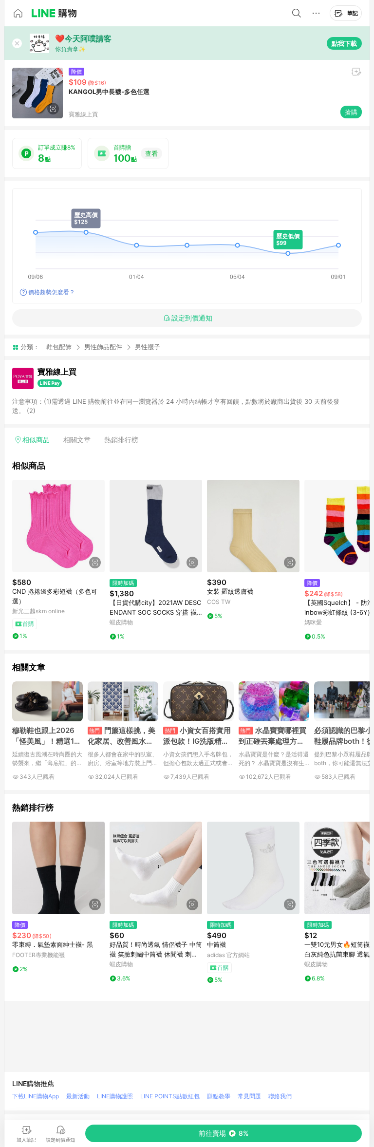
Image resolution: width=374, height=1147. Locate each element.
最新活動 (78, 1096)
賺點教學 (218, 1096)
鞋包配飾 (59, 347)
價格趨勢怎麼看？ (51, 292)
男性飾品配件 (103, 347)
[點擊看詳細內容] (58, 526)
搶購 (351, 112)
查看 (151, 153)
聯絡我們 (280, 1096)
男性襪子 (147, 347)
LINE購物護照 (115, 1096)
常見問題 (249, 1096)
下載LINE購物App (35, 1096)
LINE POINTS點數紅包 (170, 1096)
